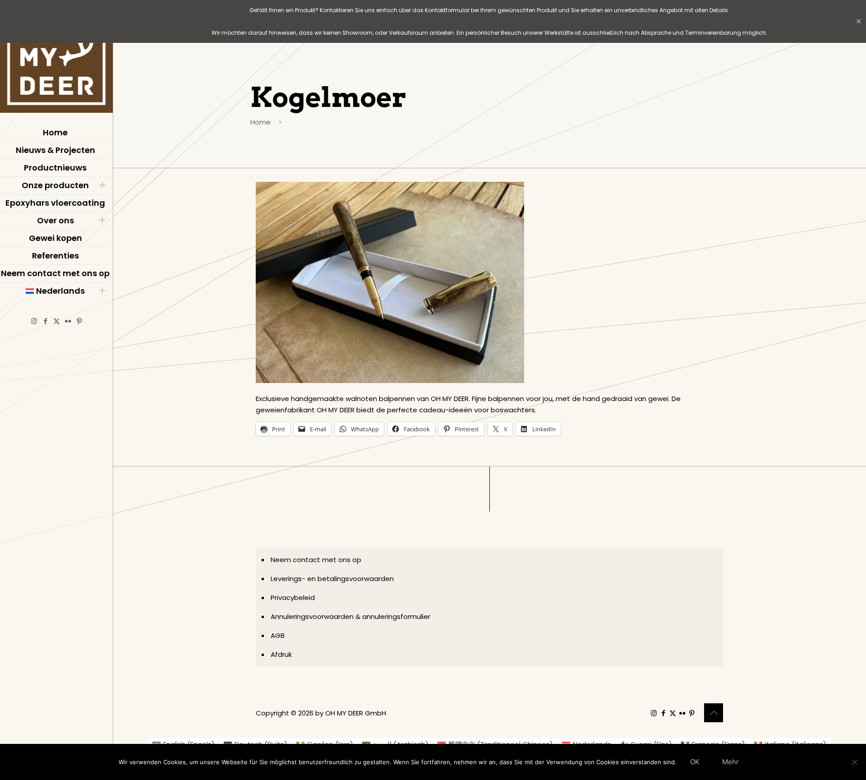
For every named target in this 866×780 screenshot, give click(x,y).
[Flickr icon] (67, 321)
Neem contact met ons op (316, 559)
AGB (278, 635)
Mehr (730, 761)
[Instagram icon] (34, 321)
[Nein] (854, 761)
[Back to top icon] (713, 712)
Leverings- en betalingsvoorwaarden (332, 578)
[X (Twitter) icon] (56, 321)
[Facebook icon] (45, 321)
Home (260, 122)
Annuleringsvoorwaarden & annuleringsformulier (350, 616)
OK (695, 761)
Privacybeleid (293, 597)
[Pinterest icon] (79, 321)
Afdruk (281, 654)
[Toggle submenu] (102, 185)
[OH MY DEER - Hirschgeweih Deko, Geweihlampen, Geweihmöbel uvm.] (56, 58)
